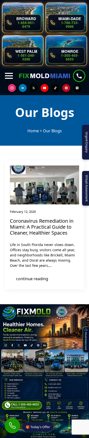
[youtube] (44, 88)
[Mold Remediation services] (14, 391)
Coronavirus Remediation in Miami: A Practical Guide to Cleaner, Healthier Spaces (41, 227)
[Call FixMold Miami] (54, 384)
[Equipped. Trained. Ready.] (12, 360)
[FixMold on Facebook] (12, 345)
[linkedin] (23, 88)
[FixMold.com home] (44, 433)
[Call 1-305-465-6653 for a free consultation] (22, 405)
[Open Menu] (9, 76)
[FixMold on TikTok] (30, 345)
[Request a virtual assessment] (87, 330)
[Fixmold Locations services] (14, 398)
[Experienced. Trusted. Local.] (34, 360)
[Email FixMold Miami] (54, 387)
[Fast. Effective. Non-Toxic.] (55, 360)
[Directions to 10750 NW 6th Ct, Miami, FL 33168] (55, 396)
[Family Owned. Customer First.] (76, 360)
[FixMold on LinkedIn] (43, 345)
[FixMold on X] (18, 345)
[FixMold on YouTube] (24, 345)
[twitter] (34, 88)
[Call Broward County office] (35, 417)
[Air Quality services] (14, 393)
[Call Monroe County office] (76, 417)
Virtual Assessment (87, 188)
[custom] (55, 88)
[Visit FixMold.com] (54, 391)
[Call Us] (12, 425)
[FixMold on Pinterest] (37, 345)
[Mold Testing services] (14, 386)
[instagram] (12, 88)
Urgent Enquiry (87, 142)
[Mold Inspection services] (14, 384)
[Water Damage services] (14, 395)
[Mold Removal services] (14, 388)
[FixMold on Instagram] (5, 345)
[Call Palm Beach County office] (56, 417)
